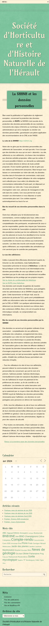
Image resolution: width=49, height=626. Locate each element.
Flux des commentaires (12, 603)
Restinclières (23, 557)
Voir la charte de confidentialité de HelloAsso (19, 280)
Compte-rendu (22, 539)
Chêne (41, 536)
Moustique (24, 550)
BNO (21, 536)
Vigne (42, 560)
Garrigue (36, 543)
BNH (17, 536)
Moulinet (18, 550)
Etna (19, 543)
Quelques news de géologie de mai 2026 (18, 513)
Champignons (31, 536)
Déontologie (14, 543)
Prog (42, 554)
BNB (5, 536)
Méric (29, 550)
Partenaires (34, 553)
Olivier (26, 553)
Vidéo (37, 560)
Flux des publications (11, 600)
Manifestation (8, 550)
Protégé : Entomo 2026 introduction (16, 519)
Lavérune (38, 546)
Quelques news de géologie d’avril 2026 (18, 516)
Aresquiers (24, 533)
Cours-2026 (6, 543)
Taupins (20, 560)
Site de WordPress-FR (12, 605)
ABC (4, 533)
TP (24, 560)
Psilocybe (5, 557)
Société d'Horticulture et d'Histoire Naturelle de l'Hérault (24, 49)
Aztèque (31, 533)
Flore (25, 543)
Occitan (19, 554)
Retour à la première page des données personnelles (24, 442)
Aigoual (10, 533)
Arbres (16, 533)
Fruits (30, 543)
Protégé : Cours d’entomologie (14, 522)
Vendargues (30, 560)
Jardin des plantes (20, 546)
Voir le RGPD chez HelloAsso (13, 283)
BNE (12, 536)
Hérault (43, 543)
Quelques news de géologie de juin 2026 (18, 510)
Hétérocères (6, 546)
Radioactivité (13, 557)
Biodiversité (38, 533)
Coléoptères (6, 540)
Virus (3, 563)
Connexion (8, 597)
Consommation (39, 540)
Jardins (32, 546)
